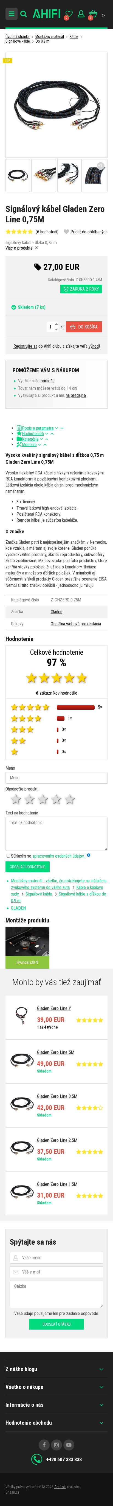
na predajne (76, 395)
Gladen (56, 611)
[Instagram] (56, 1444)
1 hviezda (16, 799)
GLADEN (18, 908)
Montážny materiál (49, 36)
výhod (94, 346)
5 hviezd (70, 799)
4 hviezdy (56, 799)
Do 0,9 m (42, 41)
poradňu (48, 380)
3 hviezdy (43, 799)
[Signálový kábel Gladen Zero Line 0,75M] (56, 105)
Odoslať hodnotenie (27, 867)
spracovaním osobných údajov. (58, 856)
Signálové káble (17, 41)
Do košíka (88, 327)
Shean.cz (12, 1492)
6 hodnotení (47, 231)
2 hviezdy (29, 799)
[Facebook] (44, 1444)
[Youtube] (68, 1444)
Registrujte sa (25, 346)
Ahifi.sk (60, 1487)
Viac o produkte (19, 248)
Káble (74, 36)
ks (62, 326)
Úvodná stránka (17, 36)
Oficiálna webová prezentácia (76, 623)
